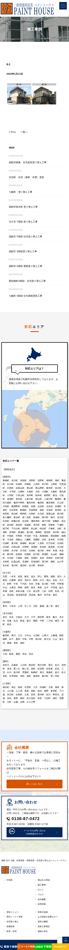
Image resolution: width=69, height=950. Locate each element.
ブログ (41, 894)
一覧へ (23, 132)
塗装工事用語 (44, 926)
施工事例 (42, 885)
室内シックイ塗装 (15, 917)
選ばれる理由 (44, 880)
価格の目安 (43, 931)
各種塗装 (11, 926)
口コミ (41, 890)
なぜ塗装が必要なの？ (48, 917)
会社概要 (42, 899)
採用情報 (42, 904)
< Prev (12, 132)
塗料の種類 (43, 921)
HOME (10, 880)
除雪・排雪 (12, 931)
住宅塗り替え (13, 921)
